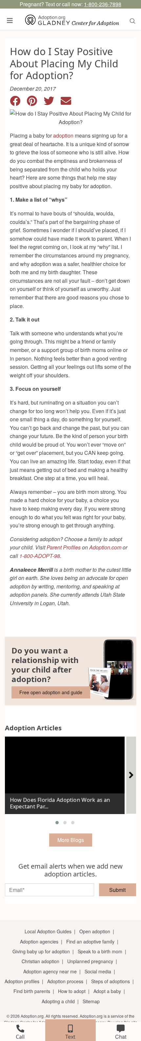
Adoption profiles (22, 981)
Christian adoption (40, 961)
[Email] (68, 102)
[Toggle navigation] (10, 20)
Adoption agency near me (50, 971)
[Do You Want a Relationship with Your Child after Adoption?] (70, 671)
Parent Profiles (64, 547)
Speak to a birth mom (100, 951)
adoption (63, 135)
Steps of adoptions (110, 981)
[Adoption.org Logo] (72, 20)
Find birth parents (31, 991)
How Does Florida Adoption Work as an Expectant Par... (60, 803)
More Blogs (70, 840)
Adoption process (65, 981)
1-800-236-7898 (102, 4)
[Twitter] (52, 102)
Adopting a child (58, 1001)
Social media (98, 971)
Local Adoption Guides (48, 931)
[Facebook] (18, 102)
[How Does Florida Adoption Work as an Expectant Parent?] (65, 773)
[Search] (132, 20)
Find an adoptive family (90, 941)
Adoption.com (105, 547)
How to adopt (72, 991)
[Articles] (131, 775)
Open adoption (94, 931)
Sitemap (91, 1001)
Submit (117, 890)
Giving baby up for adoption (41, 951)
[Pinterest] (35, 102)
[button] (57, 822)
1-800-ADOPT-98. (40, 556)
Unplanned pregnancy (90, 961)
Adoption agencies (39, 941)
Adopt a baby (107, 991)
